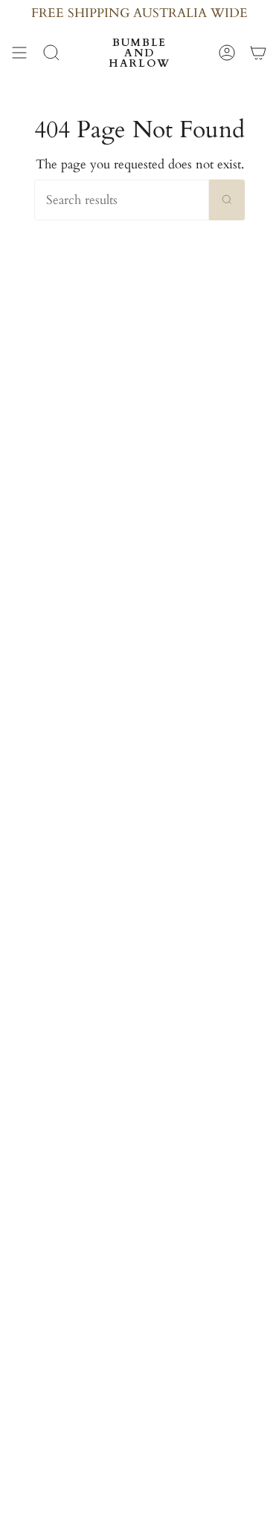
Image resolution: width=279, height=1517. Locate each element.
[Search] (227, 200)
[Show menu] (19, 52)
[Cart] (258, 52)
